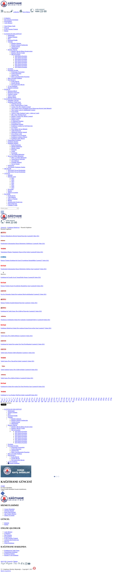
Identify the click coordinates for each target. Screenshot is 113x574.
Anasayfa (3, 227)
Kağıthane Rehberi (13, 143)
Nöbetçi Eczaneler (13, 192)
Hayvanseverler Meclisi (17, 84)
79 (76, 400)
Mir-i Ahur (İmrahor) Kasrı (18, 114)
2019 (12, 187)
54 (14, 400)
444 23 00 (3, 561)
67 (46, 400)
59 (27, 400)
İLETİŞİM (7, 194)
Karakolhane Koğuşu (17, 124)
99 (13, 401)
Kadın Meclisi (15, 81)
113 (57, 401)
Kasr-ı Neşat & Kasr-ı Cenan (19, 105)
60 (29, 400)
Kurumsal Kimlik (12, 40)
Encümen (10, 68)
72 (59, 400)
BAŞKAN (7, 89)
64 (39, 400)
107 (39, 401)
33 (74, 398)
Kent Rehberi (8, 21)
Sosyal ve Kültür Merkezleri (15, 156)
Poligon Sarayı (15, 119)
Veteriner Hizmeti (9, 510)
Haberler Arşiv (12, 176)
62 (34, 400)
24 (52, 398)
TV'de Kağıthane (12, 86)
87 (96, 400)
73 (61, 400)
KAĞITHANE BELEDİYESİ (12, 34)
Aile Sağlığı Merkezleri (17, 154)
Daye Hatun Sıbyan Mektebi (19, 129)
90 (103, 400)
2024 (12, 180)
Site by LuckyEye (6, 571)
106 (36, 401)
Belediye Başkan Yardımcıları (19, 45)
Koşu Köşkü (14, 111)
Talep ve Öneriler (12, 199)
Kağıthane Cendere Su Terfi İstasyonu (22, 126)
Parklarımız (11, 165)
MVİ (9, 38)
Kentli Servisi (11, 195)
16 (32, 398)
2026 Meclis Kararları (21, 56)
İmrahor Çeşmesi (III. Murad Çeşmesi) (22, 116)
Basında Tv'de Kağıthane (11, 555)
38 (86, 398)
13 (24, 398)
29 (64, 398)
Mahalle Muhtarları (16, 146)
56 (19, 400)
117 (70, 401)
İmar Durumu (8, 535)
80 (78, 400)
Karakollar (14, 153)
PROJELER (7, 168)
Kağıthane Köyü (16, 122)
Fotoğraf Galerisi (12, 94)
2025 (12, 178)
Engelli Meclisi (15, 83)
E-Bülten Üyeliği (12, 205)
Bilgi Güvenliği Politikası (15, 78)
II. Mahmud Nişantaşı (17, 121)
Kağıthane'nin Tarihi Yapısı (11, 550)
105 (32, 401)
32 (71, 398)
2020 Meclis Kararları (21, 65)
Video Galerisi (12, 95)
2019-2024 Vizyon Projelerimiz (16, 172)
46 (106, 398)
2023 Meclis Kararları (21, 61)
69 (51, 400)
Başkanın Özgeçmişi (13, 92)
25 (54, 398)
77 (71, 400)
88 (98, 400)
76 (69, 400)
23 (49, 398)
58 (24, 400)
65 (41, 400)
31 (69, 398)
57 (22, 400)
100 (17, 401)
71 (56, 400)
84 (88, 400)
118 (73, 401)
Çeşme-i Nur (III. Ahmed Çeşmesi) (21, 107)
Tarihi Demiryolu (16, 130)
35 (79, 398)
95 (4, 401)
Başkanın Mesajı (12, 91)
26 (56, 398)
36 (81, 398)
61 (31, 400)
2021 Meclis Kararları (21, 64)
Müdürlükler (14, 48)
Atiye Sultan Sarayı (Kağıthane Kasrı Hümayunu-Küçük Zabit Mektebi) (31, 108)
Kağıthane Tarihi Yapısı (14, 102)
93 (111, 400)
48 (111, 398)
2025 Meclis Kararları (21, 57)
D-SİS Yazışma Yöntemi (11, 29)
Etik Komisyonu (12, 203)
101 (20, 401)
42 (96, 398)
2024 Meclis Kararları (21, 59)
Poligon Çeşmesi (16, 118)
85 (91, 400)
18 (37, 398)
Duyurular (11, 189)
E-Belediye (7, 18)
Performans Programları (18, 72)
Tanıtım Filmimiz (12, 37)
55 (17, 400)
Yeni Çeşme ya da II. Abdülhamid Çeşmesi (23, 110)
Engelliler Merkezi (16, 162)
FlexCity (6, 27)
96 (6, 401)
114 (61, 401)
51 (7, 400)
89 (101, 400)
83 (86, 400)
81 (81, 400)
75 (66, 400)
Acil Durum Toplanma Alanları (16, 167)
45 (103, 398)
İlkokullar (14, 149)
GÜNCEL (7, 173)
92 (108, 400)
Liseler (13, 151)
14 (27, 398)
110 (48, 401)
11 (19, 398)
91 (106, 400)
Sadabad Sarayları (16, 103)
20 (42, 398)
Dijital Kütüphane (9, 543)
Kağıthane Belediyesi (13, 227)
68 (49, 400)
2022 (12, 183)
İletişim (6, 31)
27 (59, 398)
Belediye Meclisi (12, 49)
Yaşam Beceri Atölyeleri (18, 159)
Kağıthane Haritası (13, 141)
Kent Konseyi (12, 80)
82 (83, 400)
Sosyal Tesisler (15, 164)
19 (39, 398)
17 (34, 398)
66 (44, 400)
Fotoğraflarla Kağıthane (14, 140)
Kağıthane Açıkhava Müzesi (19, 137)
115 (64, 401)
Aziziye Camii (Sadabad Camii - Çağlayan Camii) (25, 113)
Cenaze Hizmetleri (9, 509)
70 (54, 400)
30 (66, 398)
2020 (12, 186)
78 (74, 400)
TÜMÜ (3, 486)
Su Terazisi (14, 127)
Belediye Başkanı (16, 43)
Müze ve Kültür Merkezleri (18, 157)
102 (23, 401)
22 (47, 398)
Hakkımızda (11, 35)
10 (17, 398)
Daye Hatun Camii (16, 134)
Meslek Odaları (15, 148)
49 (2, 400)
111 (51, 401)
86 (93, 400)
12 (22, 398)
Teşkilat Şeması (15, 46)
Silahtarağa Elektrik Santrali (19, 132)
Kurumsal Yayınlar (13, 70)
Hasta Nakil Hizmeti (10, 512)
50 (4, 400)
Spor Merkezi (15, 161)
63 (36, 400)
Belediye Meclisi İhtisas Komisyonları (21, 51)
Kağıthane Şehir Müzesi (18, 138)
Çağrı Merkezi (8, 23)
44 (101, 398)
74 (64, 400)
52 (9, 400)
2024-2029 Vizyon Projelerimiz (16, 170)
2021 (12, 184)
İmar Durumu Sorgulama (11, 19)
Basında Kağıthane (13, 88)
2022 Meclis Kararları (21, 62)
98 (11, 401)
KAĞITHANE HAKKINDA (12, 99)
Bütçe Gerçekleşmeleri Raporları (20, 76)
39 (89, 398)
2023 (12, 181)
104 (29, 401)
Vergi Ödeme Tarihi (9, 26)
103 (26, 401)
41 (94, 398)
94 (1, 401)
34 (76, 398)
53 (12, 400)
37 (84, 398)
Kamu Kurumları (16, 145)
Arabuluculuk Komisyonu (15, 202)
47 (108, 398)
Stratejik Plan (15, 75)
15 (29, 398)
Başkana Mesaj (12, 97)
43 (98, 398)
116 (67, 401)
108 (42, 401)
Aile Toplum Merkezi (10, 514)
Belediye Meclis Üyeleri (18, 53)
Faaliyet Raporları (16, 73)
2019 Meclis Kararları (21, 67)
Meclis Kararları (15, 54)
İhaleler (10, 191)
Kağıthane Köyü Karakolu (18, 135)
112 (54, 401)
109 (45, 401)
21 (44, 398)
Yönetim (10, 41)
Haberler (10, 175)
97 (9, 401)
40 (91, 398)
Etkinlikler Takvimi (13, 100)
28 (61, 398)
